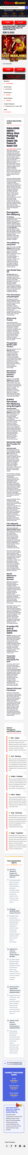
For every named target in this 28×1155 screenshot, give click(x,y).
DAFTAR (20, 22)
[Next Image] (25, 47)
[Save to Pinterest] (20, 1146)
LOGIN (8, 22)
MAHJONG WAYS (11, 149)
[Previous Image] (3, 47)
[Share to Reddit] (24, 1146)
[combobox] (12, 7)
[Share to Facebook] (11, 1146)
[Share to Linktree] (16, 1146)
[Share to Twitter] (7, 1146)
